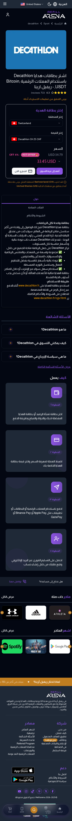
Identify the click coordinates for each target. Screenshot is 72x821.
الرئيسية (58, 23)
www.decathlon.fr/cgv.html (50, 298)
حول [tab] (35, 199)
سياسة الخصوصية (57, 781)
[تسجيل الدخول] (8, 15)
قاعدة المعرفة (27, 740)
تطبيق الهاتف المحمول (54, 736)
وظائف (55, 740)
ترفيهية (31, 733)
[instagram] (26, 791)
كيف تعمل (61, 733)
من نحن (62, 729)
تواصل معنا (15, 581)
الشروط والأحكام (57, 777)
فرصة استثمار (59, 750)
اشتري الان (21, 171)
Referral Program (26, 743)
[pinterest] (39, 791)
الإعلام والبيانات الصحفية (53, 743)
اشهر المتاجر (28, 729)
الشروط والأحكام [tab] (36, 215)
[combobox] (32, 4)
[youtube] (19, 791)
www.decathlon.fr (29, 285)
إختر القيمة (57, 132)
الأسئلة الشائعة (27, 736)
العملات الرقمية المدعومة (21, 753)
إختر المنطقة (55, 116)
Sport (46, 23)
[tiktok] (32, 791)
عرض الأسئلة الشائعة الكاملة (54, 366)
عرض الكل (7, 596)
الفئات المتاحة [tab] (36, 207)
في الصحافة (60, 747)
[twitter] (46, 791)
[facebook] (52, 791)
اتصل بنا (62, 774)
